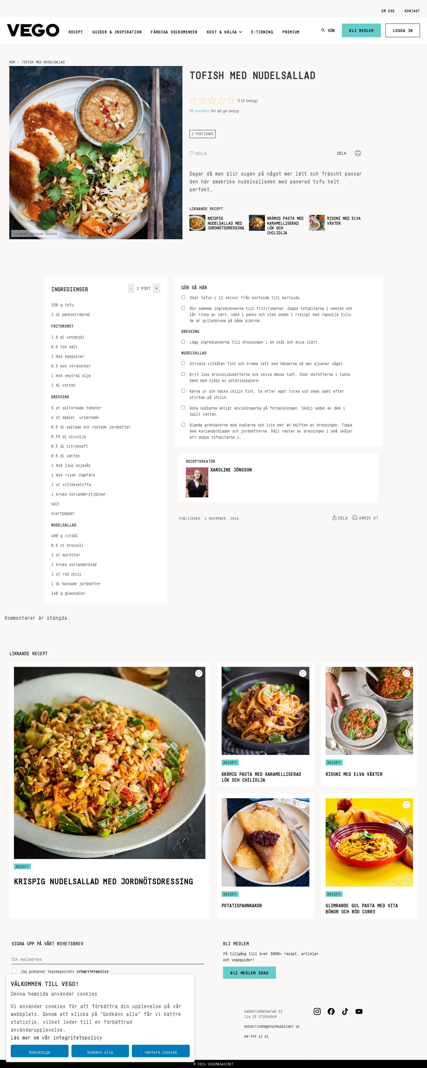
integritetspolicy (92, 970)
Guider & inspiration (116, 30)
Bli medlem (361, 29)
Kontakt (412, 10)
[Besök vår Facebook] (331, 1011)
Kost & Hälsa (222, 30)
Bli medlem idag (249, 971)
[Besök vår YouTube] (359, 1011)
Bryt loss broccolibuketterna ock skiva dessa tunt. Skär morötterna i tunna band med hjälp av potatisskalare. (270, 376)
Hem (12, 61)
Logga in (403, 29)
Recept (76, 30)
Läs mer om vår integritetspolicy (56, 1036)
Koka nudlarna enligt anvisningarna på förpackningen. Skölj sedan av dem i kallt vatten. (267, 410)
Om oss (388, 10)
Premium (290, 30)
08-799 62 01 (256, 1035)
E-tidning (262, 30)
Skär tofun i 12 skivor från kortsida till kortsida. (245, 297)
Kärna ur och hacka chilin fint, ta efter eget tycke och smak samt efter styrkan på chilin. (267, 393)
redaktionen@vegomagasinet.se (271, 1025)
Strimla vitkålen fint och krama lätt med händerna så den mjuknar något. (267, 363)
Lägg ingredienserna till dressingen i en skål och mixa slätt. (255, 341)
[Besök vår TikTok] (345, 1011)
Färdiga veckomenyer (174, 30)
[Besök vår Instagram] (317, 1011)
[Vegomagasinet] (33, 30)
